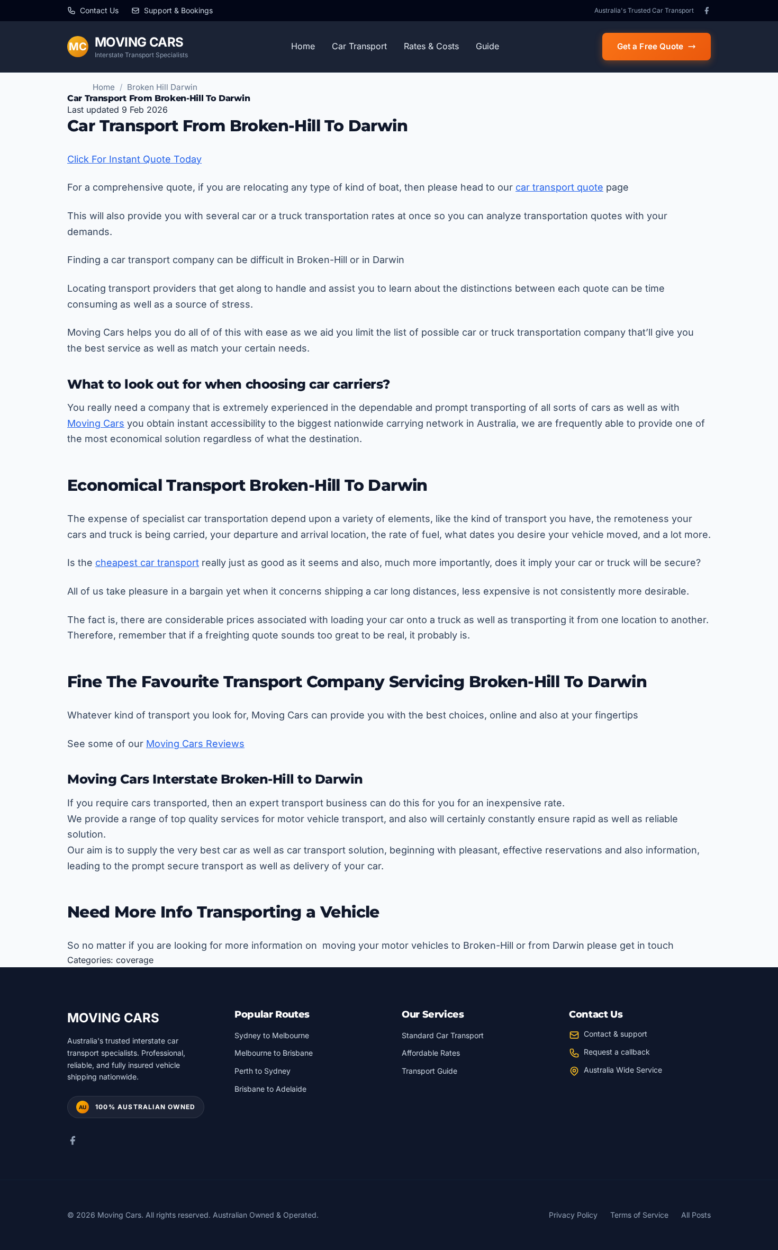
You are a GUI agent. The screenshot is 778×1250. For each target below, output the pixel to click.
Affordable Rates (431, 1052)
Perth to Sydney (262, 1070)
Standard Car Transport (443, 1035)
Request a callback (617, 1051)
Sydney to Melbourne (271, 1035)
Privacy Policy (573, 1214)
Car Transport (359, 46)
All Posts (696, 1214)
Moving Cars (95, 423)
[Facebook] (706, 10)
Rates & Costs (431, 46)
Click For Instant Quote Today (134, 159)
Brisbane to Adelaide (270, 1088)
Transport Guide (429, 1070)
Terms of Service (639, 1214)
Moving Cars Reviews (195, 743)
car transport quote (559, 187)
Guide (487, 46)
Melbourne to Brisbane (273, 1052)
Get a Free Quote (650, 46)
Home (303, 46)
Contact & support (615, 1033)
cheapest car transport (147, 562)
